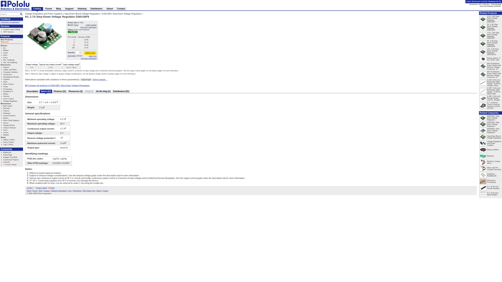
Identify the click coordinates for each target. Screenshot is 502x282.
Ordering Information (59, 191)
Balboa (5, 50)
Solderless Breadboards (492, 175)
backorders (72, 56)
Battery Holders (493, 150)
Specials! (5, 42)
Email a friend (41, 188)
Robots (4, 46)
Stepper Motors (9, 125)
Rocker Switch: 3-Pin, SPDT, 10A (494, 59)
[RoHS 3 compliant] (73, 32)
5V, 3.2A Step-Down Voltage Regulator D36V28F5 (492, 27)
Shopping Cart (493, 1)
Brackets (6, 108)
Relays (5, 94)
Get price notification (89, 59)
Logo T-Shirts (8, 145)
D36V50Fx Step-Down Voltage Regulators (493, 130)
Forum (35, 191)
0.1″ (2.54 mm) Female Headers (493, 187)
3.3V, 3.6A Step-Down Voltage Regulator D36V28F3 (493, 19)
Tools (5, 130)
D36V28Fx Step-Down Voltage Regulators (121, 14)
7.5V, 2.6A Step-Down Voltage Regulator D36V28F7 (493, 35)
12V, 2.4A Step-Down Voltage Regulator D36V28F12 (493, 51)
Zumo (5, 58)
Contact (105, 191)
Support (47, 191)
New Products (7, 40)
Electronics (6, 65)
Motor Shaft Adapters (11, 120)
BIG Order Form (89, 191)
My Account (476, 1)
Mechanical (6, 104)
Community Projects (11, 160)
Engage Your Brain (10, 157)
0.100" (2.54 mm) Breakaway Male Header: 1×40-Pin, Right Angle (494, 91)
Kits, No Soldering (10, 62)
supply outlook (91, 25)
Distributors (77, 191)
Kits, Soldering (8, 60)
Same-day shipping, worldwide (490, 6)
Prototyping (7, 89)
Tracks (5, 133)
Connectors (7, 74)
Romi (5, 55)
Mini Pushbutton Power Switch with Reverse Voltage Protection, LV (494, 74)
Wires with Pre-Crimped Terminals (494, 169)
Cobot (5, 53)
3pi (4, 48)
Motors (5, 118)
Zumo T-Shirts (8, 142)
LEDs (5, 82)
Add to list (93, 56)
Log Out (484, 1)
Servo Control (8, 99)
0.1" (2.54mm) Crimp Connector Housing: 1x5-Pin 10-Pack (493, 105)
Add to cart (90, 53)
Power (5, 87)
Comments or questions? (10, 22)
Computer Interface (10, 72)
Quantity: (71, 53)
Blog (40, 191)
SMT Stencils (8, 32)
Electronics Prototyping (491, 181)
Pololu (76, 25)
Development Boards (11, 77)
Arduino (6, 67)
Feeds (52, 188)
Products (5, 36)
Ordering (82, 9)
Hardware (6, 113)
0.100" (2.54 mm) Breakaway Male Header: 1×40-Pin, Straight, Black (494, 82)
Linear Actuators (9, 116)
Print (31, 188)
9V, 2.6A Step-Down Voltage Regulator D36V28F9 (492, 43)
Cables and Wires (10, 70)
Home (29, 191)
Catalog (37, 9)
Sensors (6, 96)
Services (5, 26)
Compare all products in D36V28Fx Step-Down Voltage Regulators (59, 85)
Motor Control (8, 84)
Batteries (490, 156)
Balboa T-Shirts (9, 140)
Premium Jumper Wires (493, 162)
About (99, 191)
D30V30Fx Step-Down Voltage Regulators (493, 124)
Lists (70, 191)
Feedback (5, 19)
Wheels (6, 135)
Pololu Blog (7, 155)
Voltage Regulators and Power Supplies (43, 14)
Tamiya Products (9, 128)
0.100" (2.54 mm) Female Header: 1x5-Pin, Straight (493, 98)
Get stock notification (88, 27)
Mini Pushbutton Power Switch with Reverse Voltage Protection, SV (494, 66)
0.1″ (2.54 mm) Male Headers (492, 194)
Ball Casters (8, 106)
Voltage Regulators (10, 101)
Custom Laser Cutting (11, 29)
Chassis (6, 111)
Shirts (3, 137)
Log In (468, 1)
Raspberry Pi (8, 91)
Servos (6, 123)
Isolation (6, 79)
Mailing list (7, 152)
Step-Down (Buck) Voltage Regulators (82, 14)
